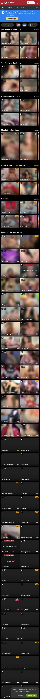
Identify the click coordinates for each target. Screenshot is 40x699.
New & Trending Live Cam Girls (13, 165)
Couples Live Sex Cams (10, 96)
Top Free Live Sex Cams (11, 63)
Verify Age (12, 18)
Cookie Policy (24, 691)
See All (36, 30)
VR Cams (5, 199)
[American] (18, 25)
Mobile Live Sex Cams (10, 130)
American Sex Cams (13, 29)
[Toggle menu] (2, 3)
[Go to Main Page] (12, 3)
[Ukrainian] (24, 25)
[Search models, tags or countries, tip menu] (37, 8)
